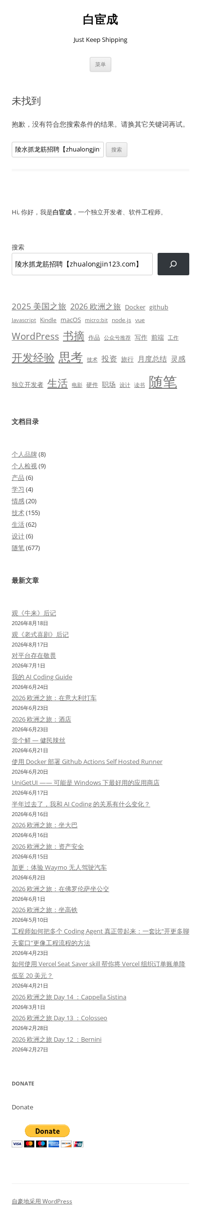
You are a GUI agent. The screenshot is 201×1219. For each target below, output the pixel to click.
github (158, 307)
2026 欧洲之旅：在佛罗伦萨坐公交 (60, 888)
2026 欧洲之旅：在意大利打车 (54, 697)
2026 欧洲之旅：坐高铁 (45, 909)
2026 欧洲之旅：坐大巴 (45, 824)
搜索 (18, 247)
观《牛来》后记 (34, 613)
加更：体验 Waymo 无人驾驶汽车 (59, 867)
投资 (109, 358)
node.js (121, 320)
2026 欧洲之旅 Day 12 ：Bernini (56, 1039)
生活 (57, 383)
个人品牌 (24, 454)
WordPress (35, 336)
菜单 (100, 64)
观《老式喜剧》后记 (40, 634)
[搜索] (173, 264)
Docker (135, 307)
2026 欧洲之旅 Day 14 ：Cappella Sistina (69, 996)
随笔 (163, 381)
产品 (18, 477)
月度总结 (152, 358)
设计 (125, 384)
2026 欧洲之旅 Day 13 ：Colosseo (59, 1017)
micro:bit (96, 320)
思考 (71, 356)
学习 (18, 489)
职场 (109, 384)
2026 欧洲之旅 (95, 306)
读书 (139, 384)
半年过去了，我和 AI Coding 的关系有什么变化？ (81, 804)
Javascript (24, 320)
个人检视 (24, 465)
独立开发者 (27, 384)
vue (140, 320)
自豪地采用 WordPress (42, 1201)
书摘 (73, 335)
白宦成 (100, 19)
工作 (173, 337)
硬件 (92, 385)
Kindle (48, 320)
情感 (18, 500)
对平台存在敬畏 (34, 655)
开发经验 (33, 357)
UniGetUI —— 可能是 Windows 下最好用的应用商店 (86, 782)
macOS (70, 319)
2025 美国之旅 (39, 306)
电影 (77, 384)
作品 (94, 337)
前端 (157, 337)
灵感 (178, 358)
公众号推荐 (117, 337)
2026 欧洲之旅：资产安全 (48, 846)
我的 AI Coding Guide (42, 676)
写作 (141, 337)
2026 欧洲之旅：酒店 (41, 719)
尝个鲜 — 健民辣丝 (38, 740)
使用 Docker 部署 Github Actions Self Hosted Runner (87, 761)
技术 (92, 359)
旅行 (127, 359)
